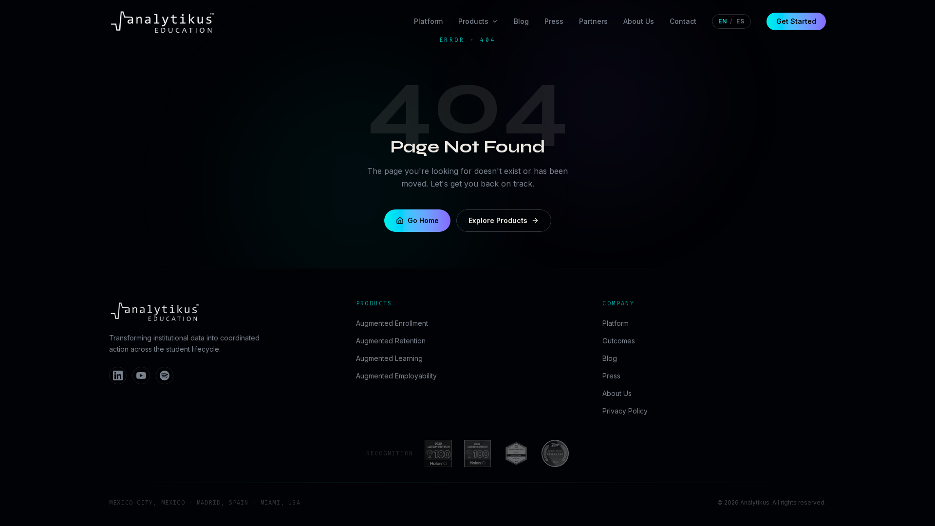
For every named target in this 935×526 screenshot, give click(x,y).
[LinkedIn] (118, 375)
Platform (428, 21)
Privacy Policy (625, 411)
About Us (638, 21)
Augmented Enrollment (392, 323)
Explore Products (497, 220)
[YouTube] (141, 375)
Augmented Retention (391, 341)
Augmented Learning (389, 358)
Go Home (423, 220)
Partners (593, 21)
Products (473, 21)
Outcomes (618, 341)
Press (553, 21)
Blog (521, 21)
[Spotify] (164, 375)
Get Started (796, 21)
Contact (683, 21)
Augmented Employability (396, 376)
